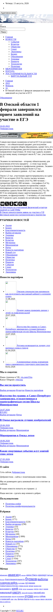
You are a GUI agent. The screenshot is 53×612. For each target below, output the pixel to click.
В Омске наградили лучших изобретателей (25, 420)
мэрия (45, 589)
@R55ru (19, 380)
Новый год (10, 252)
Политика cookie (13, 504)
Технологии (16, 64)
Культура (15, 44)
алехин (23, 575)
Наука (8, 247)
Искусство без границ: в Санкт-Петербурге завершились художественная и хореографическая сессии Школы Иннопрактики (28, 329)
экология (48, 599)
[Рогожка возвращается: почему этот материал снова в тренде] (11, 345)
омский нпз (39, 592)
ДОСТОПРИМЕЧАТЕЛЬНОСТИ (21, 74)
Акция (8, 225)
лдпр (20, 589)
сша (11, 599)
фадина (21, 599)
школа (42, 599)
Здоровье (15, 59)
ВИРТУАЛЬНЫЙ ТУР (21, 76)
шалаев (37, 599)
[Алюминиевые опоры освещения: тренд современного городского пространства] (11, 362)
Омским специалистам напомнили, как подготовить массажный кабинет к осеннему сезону (28, 294)
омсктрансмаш (5, 596)
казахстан (37, 586)
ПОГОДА (10, 71)
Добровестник (6, 128)
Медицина (10, 242)
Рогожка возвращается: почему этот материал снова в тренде (27, 346)
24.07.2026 (5, 410)
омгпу (16, 592)
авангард (14, 574)
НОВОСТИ (10, 39)
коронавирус (5, 589)
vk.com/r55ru (26, 377)
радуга (36, 596)
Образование (17, 56)
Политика (15, 66)
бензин (2, 579)
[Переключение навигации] (1, 24)
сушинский (5, 599)
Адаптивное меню (8, 13)
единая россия (23, 586)
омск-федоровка (27, 593)
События (15, 42)
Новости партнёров (14, 250)
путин (29, 596)
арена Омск (31, 575)
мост (41, 589)
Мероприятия (11, 245)
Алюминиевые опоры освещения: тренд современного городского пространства (26, 363)
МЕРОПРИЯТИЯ (13, 69)
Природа (15, 61)
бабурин (50, 575)
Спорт (14, 49)
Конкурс (9, 237)
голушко (21, 583)
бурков (31, 579)
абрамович (3, 575)
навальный (6, 592)
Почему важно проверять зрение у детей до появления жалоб (27, 311)
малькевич (30, 589)
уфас (15, 599)
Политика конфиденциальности (20, 506)
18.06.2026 (5, 441)
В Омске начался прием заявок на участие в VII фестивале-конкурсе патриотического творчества (23, 213)
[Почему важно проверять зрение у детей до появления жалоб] (11, 310)
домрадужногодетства (9, 586)
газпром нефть (9, 582)
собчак (42, 596)
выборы (43, 579)
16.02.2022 (5, 126)
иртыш (31, 586)
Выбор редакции (13, 233)
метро (36, 589)
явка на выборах (5, 601)
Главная (9, 37)
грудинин (30, 582)
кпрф (15, 588)
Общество (15, 47)
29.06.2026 (5, 425)
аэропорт (42, 575)
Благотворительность (15, 230)
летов (24, 589)
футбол (32, 599)
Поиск (3, 26)
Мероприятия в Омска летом (17, 435)
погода (14, 596)
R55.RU (3, 412)
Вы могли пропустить (13, 385)
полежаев (20, 596)
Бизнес (14, 54)
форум (26, 599)
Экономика (16, 51)
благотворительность (15, 579)
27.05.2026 (5, 459)
